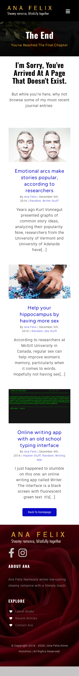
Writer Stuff (51, 200)
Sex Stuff (50, 331)
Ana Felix (30, 196)
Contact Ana (24, 625)
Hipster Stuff (32, 455)
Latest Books (24, 611)
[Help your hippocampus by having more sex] (39, 282)
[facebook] (11, 553)
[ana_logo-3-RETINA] (31, 5)
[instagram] (22, 553)
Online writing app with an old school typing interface (39, 438)
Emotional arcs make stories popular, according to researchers (39, 180)
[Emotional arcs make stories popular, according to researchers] (39, 145)
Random (35, 200)
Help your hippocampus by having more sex (39, 314)
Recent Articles (26, 618)
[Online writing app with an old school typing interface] (39, 406)
